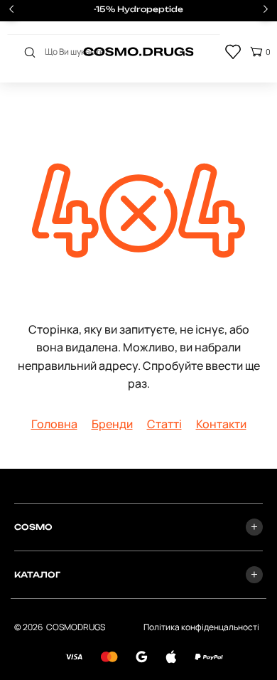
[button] (266, 11)
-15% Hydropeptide (138, 9)
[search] (29, 51)
